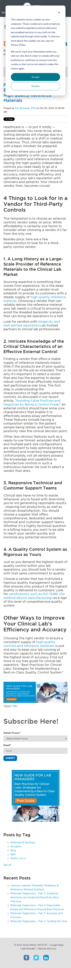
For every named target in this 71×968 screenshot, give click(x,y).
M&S (15, 706)
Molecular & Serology (22, 842)
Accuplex (15, 846)
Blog (13, 850)
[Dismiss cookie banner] (59, 13)
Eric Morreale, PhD (25, 108)
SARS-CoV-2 (18, 858)
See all (7, 864)
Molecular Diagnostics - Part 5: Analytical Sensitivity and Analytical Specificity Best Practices (34, 897)
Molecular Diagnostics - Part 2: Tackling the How (38, 921)
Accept (35, 76)
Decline (36, 86)
